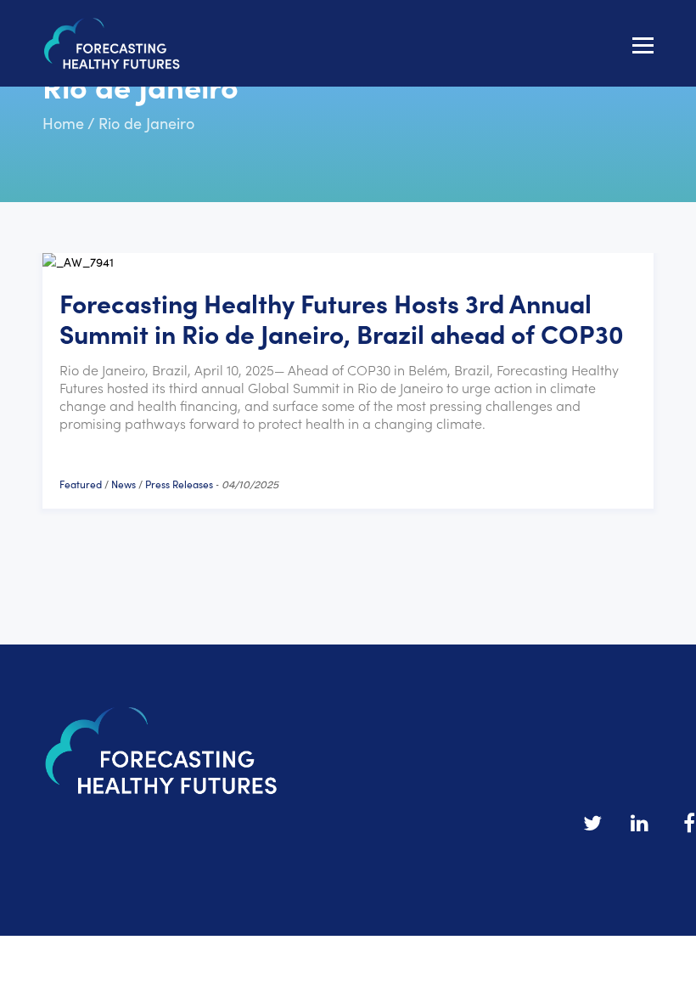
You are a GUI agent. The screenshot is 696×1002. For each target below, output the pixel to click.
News (123, 483)
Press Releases (179, 483)
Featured (80, 483)
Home (63, 122)
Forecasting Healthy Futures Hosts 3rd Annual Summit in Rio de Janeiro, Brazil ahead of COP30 (341, 317)
